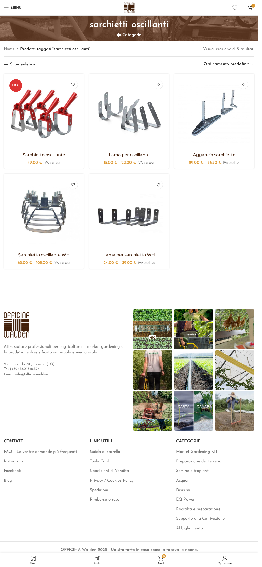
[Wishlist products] (235, 8)
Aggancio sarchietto (214, 154)
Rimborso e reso (104, 499)
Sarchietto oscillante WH (44, 254)
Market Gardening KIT (197, 452)
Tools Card (99, 461)
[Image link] (16, 324)
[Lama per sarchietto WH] (129, 214)
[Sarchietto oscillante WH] (44, 214)
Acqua (182, 481)
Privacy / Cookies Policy (112, 481)
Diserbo (183, 490)
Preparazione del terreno (198, 461)
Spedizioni (99, 490)
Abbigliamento (189, 528)
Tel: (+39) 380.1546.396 (22, 369)
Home (9, 49)
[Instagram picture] (152, 329)
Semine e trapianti (193, 471)
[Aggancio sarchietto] (214, 113)
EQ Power (185, 499)
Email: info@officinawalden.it (27, 374)
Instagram (13, 461)
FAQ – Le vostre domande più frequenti (40, 452)
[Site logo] (129, 7)
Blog (8, 481)
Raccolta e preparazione (198, 509)
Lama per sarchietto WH (129, 254)
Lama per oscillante (129, 154)
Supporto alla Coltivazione (200, 519)
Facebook (12, 471)
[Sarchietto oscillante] (44, 113)
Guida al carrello (105, 452)
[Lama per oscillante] (129, 113)
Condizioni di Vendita (109, 471)
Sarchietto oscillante (44, 154)
